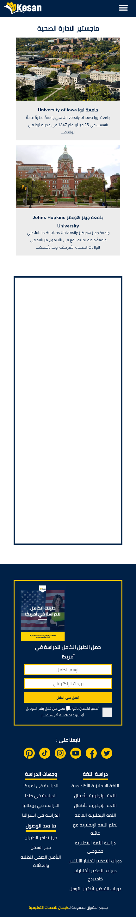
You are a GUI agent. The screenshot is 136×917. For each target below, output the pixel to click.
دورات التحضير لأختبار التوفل (95, 888)
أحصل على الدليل (68, 697)
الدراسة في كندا (41, 795)
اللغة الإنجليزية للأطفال (95, 805)
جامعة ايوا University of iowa (68, 109)
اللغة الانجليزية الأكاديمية (95, 785)
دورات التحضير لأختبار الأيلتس (95, 860)
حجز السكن (41, 847)
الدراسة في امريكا (41, 785)
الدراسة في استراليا (41, 815)
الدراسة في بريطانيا (40, 805)
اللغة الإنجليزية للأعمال (95, 795)
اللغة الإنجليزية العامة (95, 815)
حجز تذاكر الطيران (41, 837)
